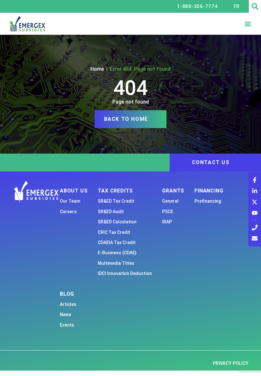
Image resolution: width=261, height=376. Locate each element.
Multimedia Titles (116, 263)
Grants (173, 191)
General (170, 201)
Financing (208, 191)
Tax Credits (115, 191)
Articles (68, 304)
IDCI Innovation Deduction (125, 273)
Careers (68, 211)
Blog (67, 294)
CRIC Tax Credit (114, 232)
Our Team (70, 201)
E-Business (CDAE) (117, 252)
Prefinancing (207, 201)
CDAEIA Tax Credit (117, 242)
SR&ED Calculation (117, 221)
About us (74, 191)
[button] (255, 6)
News (65, 314)
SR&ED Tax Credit (116, 201)
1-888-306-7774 (197, 6)
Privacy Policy (230, 363)
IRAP (167, 221)
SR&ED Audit (111, 211)
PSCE (167, 211)
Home (97, 69)
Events (67, 325)
